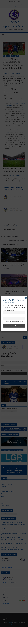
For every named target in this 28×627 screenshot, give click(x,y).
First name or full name (8, 310)
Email (4, 316)
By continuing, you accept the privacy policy (13, 322)
